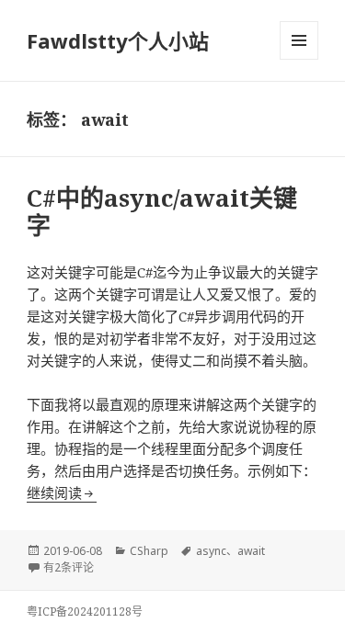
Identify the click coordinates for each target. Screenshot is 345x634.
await (251, 551)
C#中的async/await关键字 (162, 211)
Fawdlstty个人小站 (118, 40)
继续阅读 (62, 492)
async (211, 551)
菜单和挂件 (299, 40)
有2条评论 (68, 567)
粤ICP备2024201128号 (85, 611)
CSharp (149, 551)
